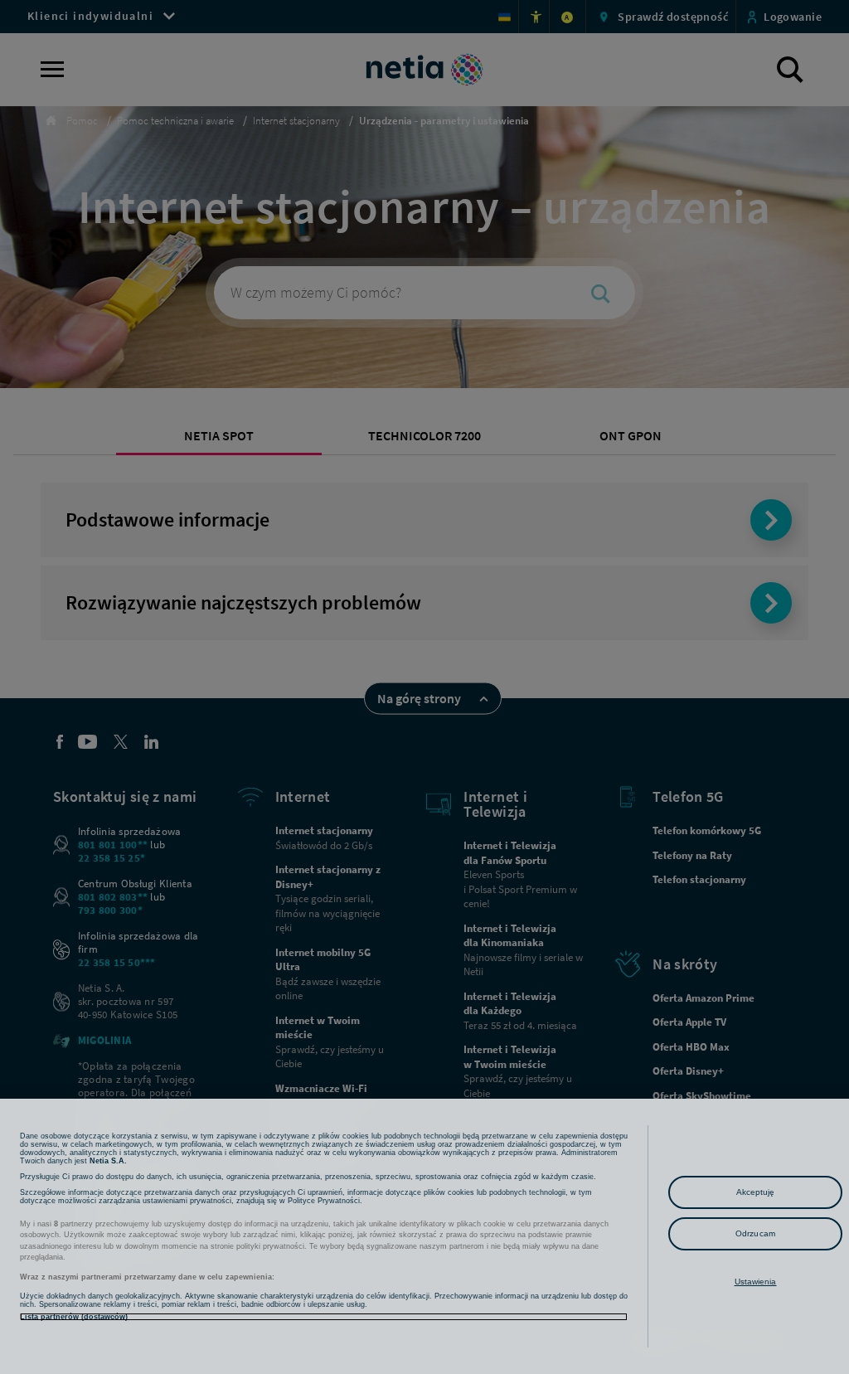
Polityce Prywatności (324, 1201)
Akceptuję (755, 1192)
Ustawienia (756, 1281)
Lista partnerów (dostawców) (74, 1317)
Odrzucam (755, 1233)
